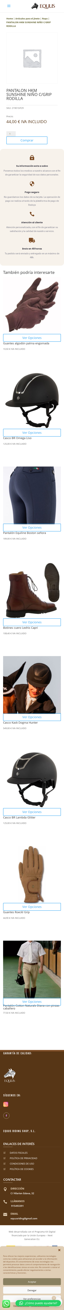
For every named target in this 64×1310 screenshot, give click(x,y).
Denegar (32, 1290)
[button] (59, 1250)
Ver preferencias (32, 1298)
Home (9, 18)
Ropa (45, 18)
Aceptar (32, 1281)
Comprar (27, 140)
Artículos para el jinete (27, 18)
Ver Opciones (32, 338)
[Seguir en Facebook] (6, 1116)
